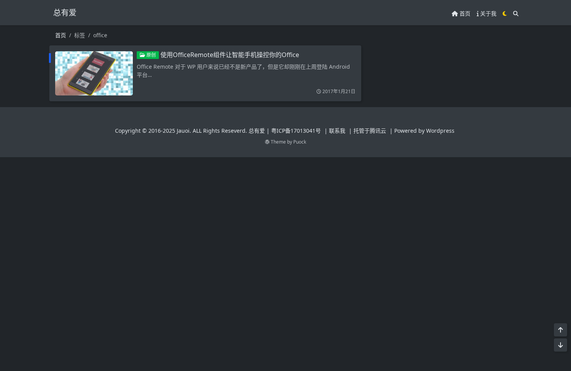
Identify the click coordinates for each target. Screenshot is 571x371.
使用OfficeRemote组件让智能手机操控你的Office (229, 54)
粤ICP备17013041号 (296, 130)
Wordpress (440, 130)
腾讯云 (378, 130)
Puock (299, 142)
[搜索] (516, 13)
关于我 (487, 13)
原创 (150, 55)
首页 (464, 13)
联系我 (337, 130)
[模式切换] (505, 13)
